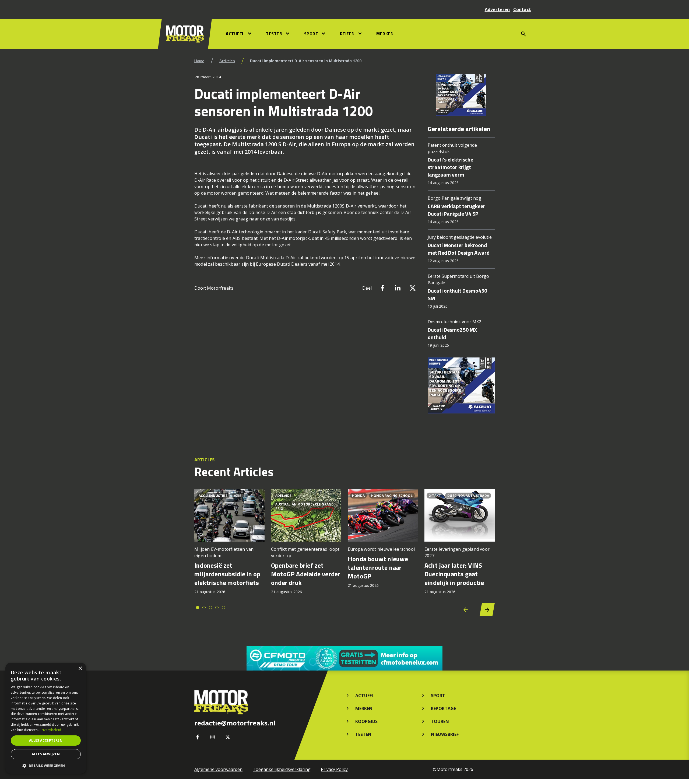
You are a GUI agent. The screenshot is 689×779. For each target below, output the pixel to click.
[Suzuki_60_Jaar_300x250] (461, 95)
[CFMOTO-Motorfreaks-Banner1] (344, 658)
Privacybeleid (50, 730)
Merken (384, 33)
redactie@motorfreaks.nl (235, 723)
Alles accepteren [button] (45, 740)
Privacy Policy (334, 769)
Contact (522, 9)
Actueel (235, 33)
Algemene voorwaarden (218, 769)
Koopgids (366, 721)
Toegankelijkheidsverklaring (282, 769)
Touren (440, 721)
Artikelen (227, 60)
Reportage (443, 708)
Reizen (347, 33)
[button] (46, 765)
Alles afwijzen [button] (46, 754)
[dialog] (45, 718)
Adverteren (497, 9)
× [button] (80, 668)
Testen (274, 33)
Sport (311, 33)
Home (199, 60)
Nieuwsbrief (445, 734)
